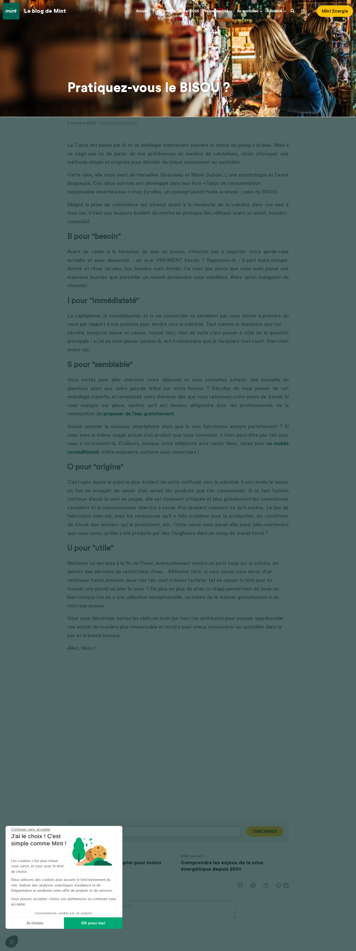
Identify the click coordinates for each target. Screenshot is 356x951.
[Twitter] (253, 885)
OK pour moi (93, 923)
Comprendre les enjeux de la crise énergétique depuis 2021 (222, 865)
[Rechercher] (293, 11)
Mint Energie (335, 11)
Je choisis (34, 923)
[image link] (11, 10)
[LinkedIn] (266, 885)
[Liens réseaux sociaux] (303, 11)
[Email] (278, 885)
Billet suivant (192, 856)
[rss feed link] (286, 885)
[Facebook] (240, 885)
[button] (11, 941)
